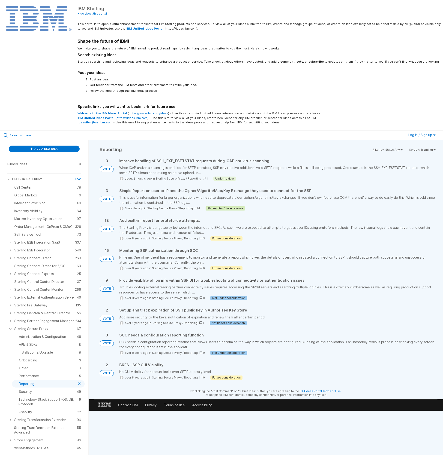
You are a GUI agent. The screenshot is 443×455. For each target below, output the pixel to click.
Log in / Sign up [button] (420, 135)
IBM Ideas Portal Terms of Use (320, 391)
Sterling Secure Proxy (170, 178)
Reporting (194, 178)
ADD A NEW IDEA (46, 148)
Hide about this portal (92, 13)
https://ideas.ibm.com (132, 118)
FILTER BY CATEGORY (27, 179)
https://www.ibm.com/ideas (148, 113)
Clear (77, 179)
